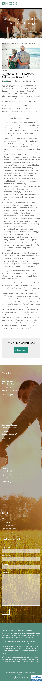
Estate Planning (8, 49)
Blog (4, 65)
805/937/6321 (7, 482)
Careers (5, 70)
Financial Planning (10, 43)
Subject (13, 564)
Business (28, 33)
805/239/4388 (7, 395)
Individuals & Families (11, 33)
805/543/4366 (7, 438)
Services (5, 27)
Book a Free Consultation (26, 81)
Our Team (6, 22)
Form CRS (6, 522)
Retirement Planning (30, 43)
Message (13, 572)
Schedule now (21, 350)
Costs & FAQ (7, 54)
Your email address (17, 556)
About (4, 17)
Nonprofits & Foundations (13, 38)
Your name (14, 547)
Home (4, 11)
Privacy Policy (8, 525)
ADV (4, 519)
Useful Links (14, 65)
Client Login (7, 86)
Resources (6, 59)
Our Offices (6, 81)
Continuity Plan (9, 529)
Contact (5, 76)
